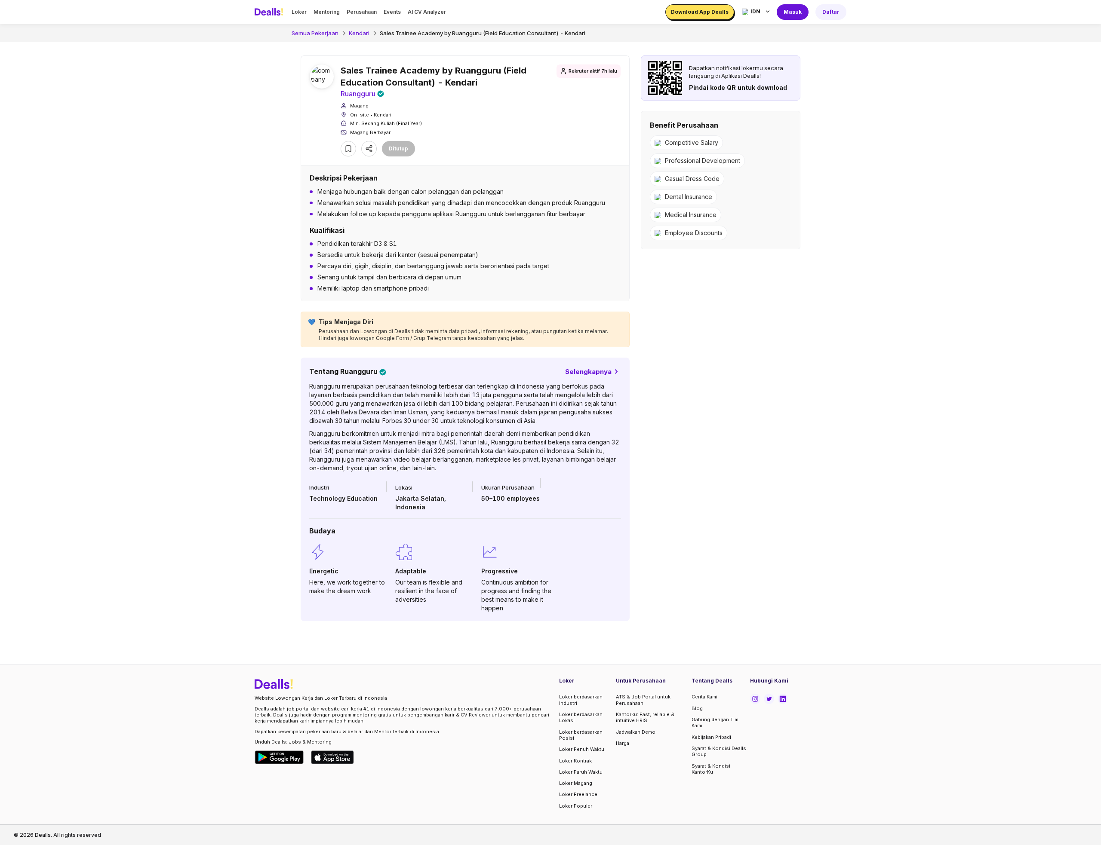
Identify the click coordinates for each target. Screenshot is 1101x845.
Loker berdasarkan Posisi (581, 735)
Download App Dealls (700, 12)
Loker (299, 12)
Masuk (793, 12)
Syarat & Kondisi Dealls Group (719, 751)
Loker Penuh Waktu (581, 749)
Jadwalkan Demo (635, 732)
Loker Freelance (578, 794)
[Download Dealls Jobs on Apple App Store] (332, 757)
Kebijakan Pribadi (711, 737)
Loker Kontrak (575, 761)
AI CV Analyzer (427, 12)
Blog (697, 708)
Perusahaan (362, 12)
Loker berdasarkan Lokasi (581, 717)
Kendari (359, 33)
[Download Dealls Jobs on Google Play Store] (279, 757)
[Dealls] (270, 12)
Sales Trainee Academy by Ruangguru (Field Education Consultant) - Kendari (482, 33)
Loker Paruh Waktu (581, 772)
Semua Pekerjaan (315, 33)
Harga (622, 743)
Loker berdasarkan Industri (581, 700)
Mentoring (327, 12)
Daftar (831, 12)
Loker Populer (575, 806)
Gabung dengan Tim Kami (715, 722)
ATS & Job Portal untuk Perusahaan (643, 700)
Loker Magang (575, 783)
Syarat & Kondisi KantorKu (711, 769)
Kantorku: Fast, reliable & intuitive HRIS (645, 717)
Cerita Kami (704, 697)
